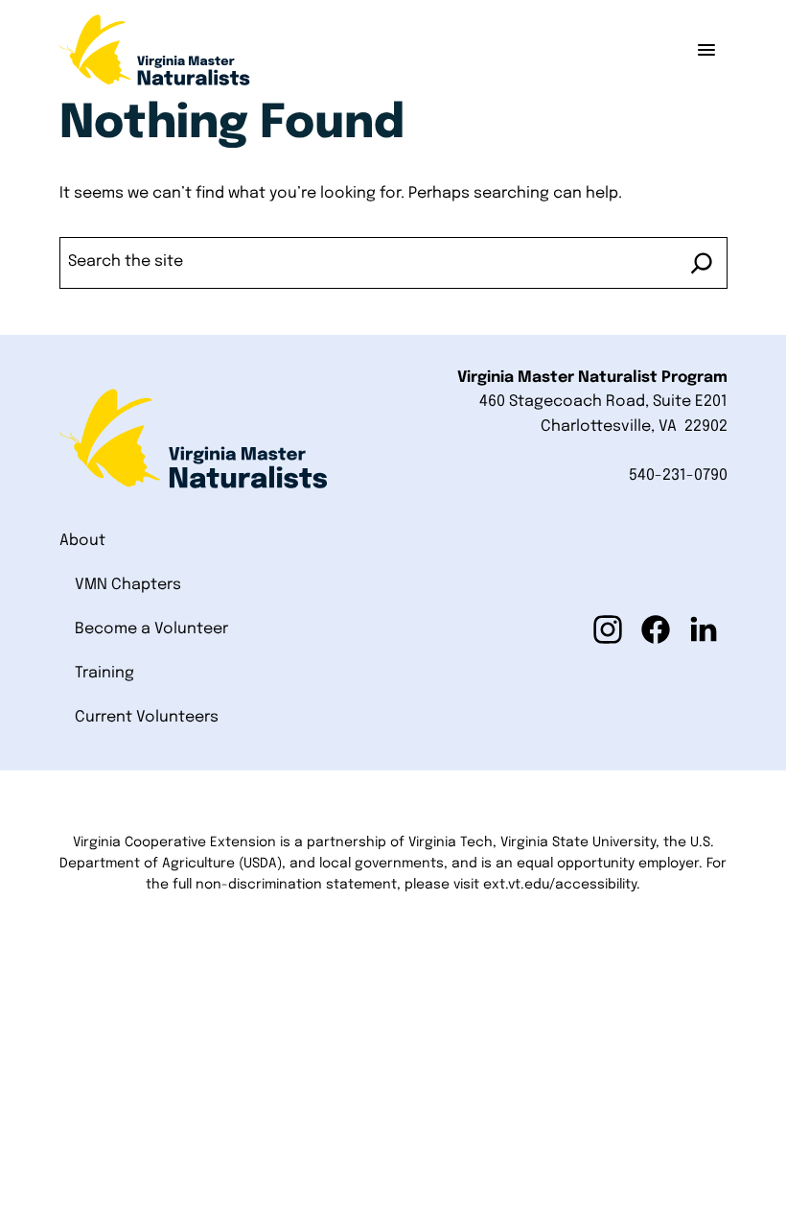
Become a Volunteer (151, 629)
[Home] (155, 50)
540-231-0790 (678, 475)
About (82, 541)
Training (104, 673)
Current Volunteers (147, 717)
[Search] (702, 263)
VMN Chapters (128, 585)
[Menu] (706, 50)
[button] (608, 629)
